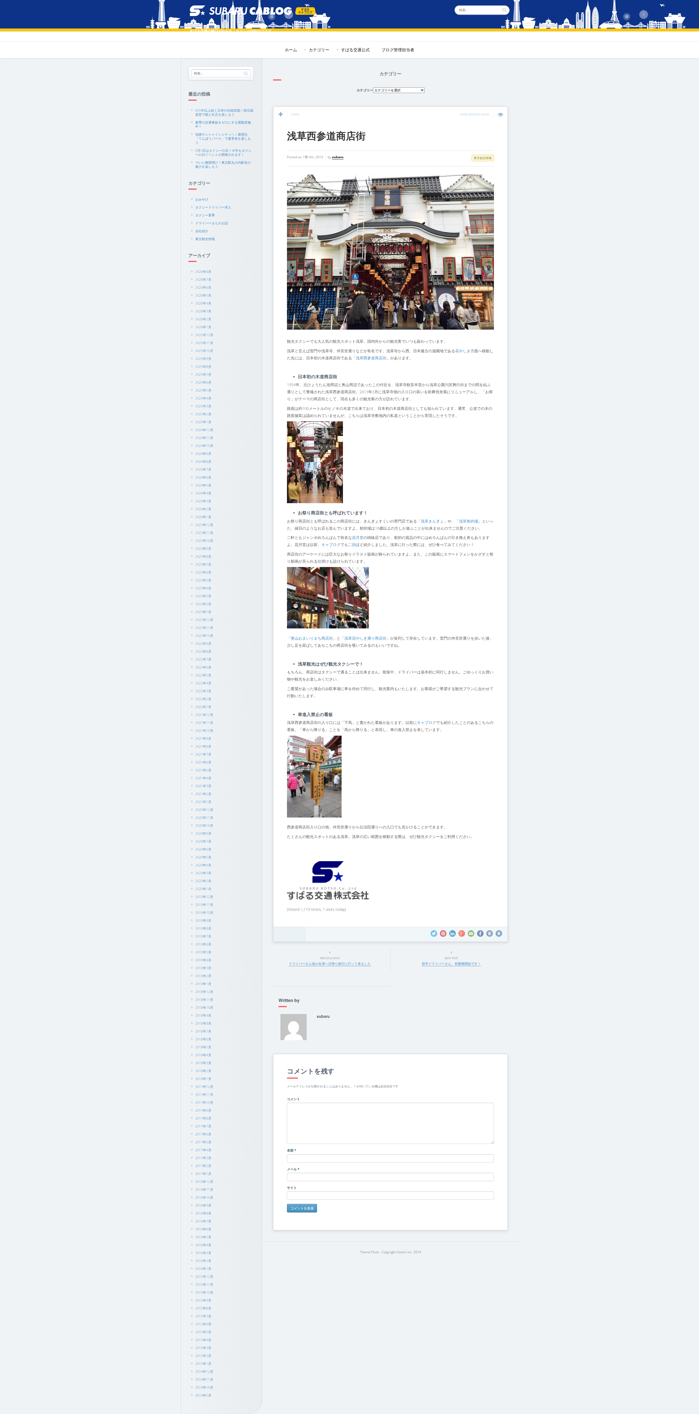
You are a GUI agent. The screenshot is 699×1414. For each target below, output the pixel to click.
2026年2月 (203, 319)
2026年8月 (203, 271)
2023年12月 (204, 525)
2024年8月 (203, 461)
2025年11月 (204, 343)
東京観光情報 (205, 239)
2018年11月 (204, 999)
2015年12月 (204, 1276)
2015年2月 (203, 1355)
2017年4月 (203, 1150)
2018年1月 (203, 1078)
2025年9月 (203, 358)
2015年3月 (203, 1348)
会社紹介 (201, 231)
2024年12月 (204, 430)
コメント (293, 1099)
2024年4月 (203, 493)
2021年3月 (203, 786)
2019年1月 (203, 984)
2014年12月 (204, 1371)
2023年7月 (203, 564)
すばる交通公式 (355, 49)
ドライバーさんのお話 (211, 223)
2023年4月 (203, 588)
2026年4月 (203, 303)
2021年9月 (203, 738)
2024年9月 (203, 453)
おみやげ (201, 199)
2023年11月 (204, 532)
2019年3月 (203, 968)
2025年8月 (203, 366)
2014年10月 (204, 1387)
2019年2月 (203, 976)
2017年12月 (204, 1086)
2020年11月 (204, 817)
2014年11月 (204, 1379)
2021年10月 (204, 730)
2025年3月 (203, 406)
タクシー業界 (205, 215)
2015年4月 (203, 1340)
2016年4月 (203, 1245)
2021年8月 (203, 746)
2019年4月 (203, 960)
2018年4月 (203, 1055)
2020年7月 (203, 841)
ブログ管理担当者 (397, 49)
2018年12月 (204, 991)
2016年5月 (203, 1237)
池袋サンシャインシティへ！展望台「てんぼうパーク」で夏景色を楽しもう (223, 138)
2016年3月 (203, 1253)
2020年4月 (203, 865)
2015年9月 (203, 1300)
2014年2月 (203, 1395)
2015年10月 (204, 1292)
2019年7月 (203, 936)
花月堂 (357, 537)
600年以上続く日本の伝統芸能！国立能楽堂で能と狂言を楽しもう (224, 112)
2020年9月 (203, 833)
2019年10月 (204, 912)
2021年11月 (204, 722)
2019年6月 (203, 944)
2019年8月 (203, 928)
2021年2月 (203, 794)
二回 (352, 544)
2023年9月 (203, 548)
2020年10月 (204, 825)
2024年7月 (203, 469)
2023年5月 (203, 580)
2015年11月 (204, 1284)
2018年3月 (203, 1063)
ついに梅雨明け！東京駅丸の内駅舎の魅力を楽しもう (223, 164)
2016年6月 (203, 1229)
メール (293, 1169)
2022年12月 (204, 619)
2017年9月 (203, 1110)
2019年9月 (203, 920)
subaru (337, 157)
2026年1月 (203, 327)
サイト (292, 1187)
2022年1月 (203, 707)
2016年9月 (203, 1205)
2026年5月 (203, 295)
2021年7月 (203, 754)
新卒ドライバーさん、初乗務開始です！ (451, 963)
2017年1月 (203, 1173)
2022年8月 (203, 651)
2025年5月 (203, 390)
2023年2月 (203, 604)
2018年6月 (203, 1039)
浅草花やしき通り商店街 (365, 638)
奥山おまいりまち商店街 (312, 638)
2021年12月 (204, 714)
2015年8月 (203, 1308)
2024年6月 (203, 477)
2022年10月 (204, 635)
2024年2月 (203, 509)
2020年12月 (204, 809)
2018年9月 (203, 1015)
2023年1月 (203, 612)
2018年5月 (203, 1047)
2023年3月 (203, 596)
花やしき (462, 350)
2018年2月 (203, 1071)
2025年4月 (203, 398)
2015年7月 (203, 1316)
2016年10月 (204, 1197)
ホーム (291, 49)
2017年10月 (204, 1102)
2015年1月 (203, 1363)
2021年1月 (203, 802)
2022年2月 (203, 699)
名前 (291, 1150)
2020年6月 (203, 849)
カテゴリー (319, 49)
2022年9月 (203, 643)
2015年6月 (203, 1324)
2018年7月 (203, 1031)
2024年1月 (203, 517)
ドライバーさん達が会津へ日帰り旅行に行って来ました (330, 963)
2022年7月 (203, 659)
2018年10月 (204, 1007)
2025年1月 (203, 422)
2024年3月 (203, 501)
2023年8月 (203, 556)
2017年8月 (203, 1118)
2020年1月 (203, 889)
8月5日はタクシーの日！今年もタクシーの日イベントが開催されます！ (223, 152)
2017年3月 (203, 1158)
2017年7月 (203, 1126)
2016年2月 (203, 1260)
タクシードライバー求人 (213, 207)
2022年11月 (204, 627)
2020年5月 (203, 857)
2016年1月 (203, 1268)
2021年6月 (203, 762)
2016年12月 (204, 1181)
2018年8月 (203, 1023)
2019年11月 (204, 904)
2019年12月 (204, 896)
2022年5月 (203, 675)
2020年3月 (203, 873)
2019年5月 (203, 952)
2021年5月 (203, 770)
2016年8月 (203, 1213)
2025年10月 (204, 350)
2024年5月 (203, 485)
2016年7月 (203, 1221)
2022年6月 (203, 667)
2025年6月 (203, 382)
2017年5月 (203, 1142)
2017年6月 (203, 1134)
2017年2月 (203, 1166)
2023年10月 (204, 540)
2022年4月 (203, 683)
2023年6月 (203, 572)
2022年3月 (203, 691)
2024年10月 (204, 445)
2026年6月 (203, 287)
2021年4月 (203, 778)
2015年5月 (203, 1332)
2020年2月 (203, 881)
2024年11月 (204, 437)
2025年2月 (203, 414)
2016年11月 (204, 1189)
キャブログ (330, 544)
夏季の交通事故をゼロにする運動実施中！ (223, 124)
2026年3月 (203, 311)
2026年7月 (203, 279)
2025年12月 (204, 335)
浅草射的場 (468, 521)
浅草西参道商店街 (326, 135)
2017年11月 (204, 1094)
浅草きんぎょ (432, 521)
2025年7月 (203, 374)
